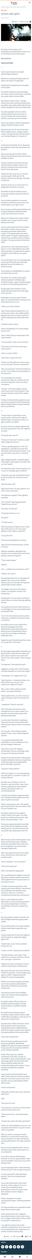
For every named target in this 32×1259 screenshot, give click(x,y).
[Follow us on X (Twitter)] (10, 1246)
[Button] (14, 22)
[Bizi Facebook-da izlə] (5, 1257)
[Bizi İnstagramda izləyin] (12, 1257)
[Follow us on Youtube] (14, 1246)
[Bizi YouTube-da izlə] (19, 1257)
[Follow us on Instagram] (6, 1246)
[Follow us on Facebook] (2, 1246)
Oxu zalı (4, 10)
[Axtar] (27, 1257)
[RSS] (18, 1246)
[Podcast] (22, 1246)
